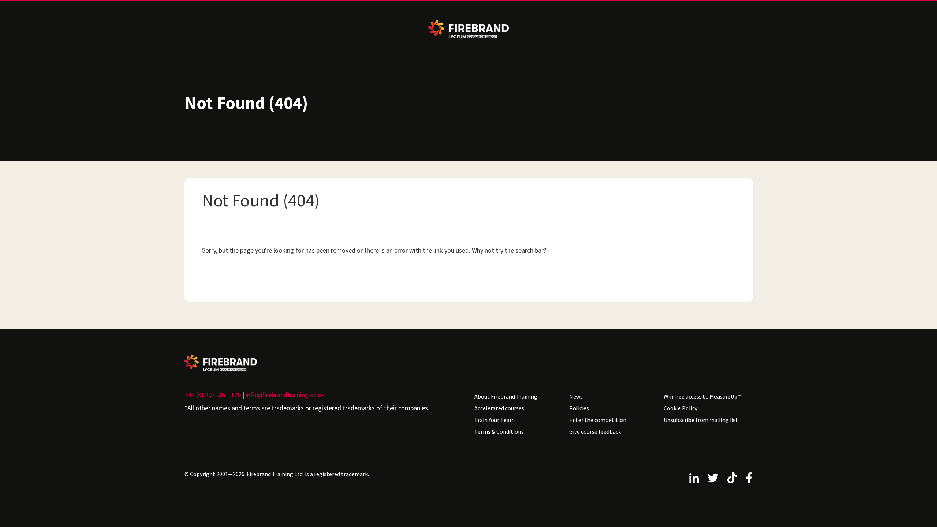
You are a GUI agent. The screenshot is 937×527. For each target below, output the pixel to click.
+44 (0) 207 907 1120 (212, 394)
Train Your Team (494, 419)
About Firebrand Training (505, 396)
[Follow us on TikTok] (732, 477)
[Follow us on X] (713, 477)
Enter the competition (597, 419)
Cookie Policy (680, 408)
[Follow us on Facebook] (749, 477)
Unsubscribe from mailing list (701, 419)
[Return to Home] (323, 363)
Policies (579, 408)
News (576, 396)
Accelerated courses (499, 408)
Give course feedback (595, 431)
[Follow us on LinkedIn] (694, 477)
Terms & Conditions (499, 431)
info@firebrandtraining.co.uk (285, 394)
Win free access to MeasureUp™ (702, 396)
